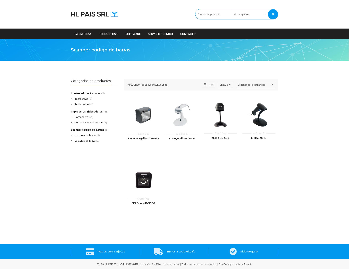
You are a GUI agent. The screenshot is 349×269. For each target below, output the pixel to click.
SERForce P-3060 (143, 203)
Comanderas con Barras (89, 122)
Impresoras (81, 99)
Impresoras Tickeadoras (87, 111)
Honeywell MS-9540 (182, 138)
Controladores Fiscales (86, 93)
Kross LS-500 (220, 138)
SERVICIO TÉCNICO (160, 34)
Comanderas (82, 117)
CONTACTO (188, 34)
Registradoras (83, 104)
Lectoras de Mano (85, 135)
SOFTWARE (133, 34)
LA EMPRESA (83, 34)
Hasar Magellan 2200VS (143, 138)
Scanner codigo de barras (87, 129)
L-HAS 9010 (258, 138)
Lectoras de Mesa (85, 140)
